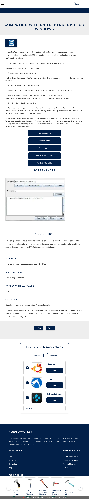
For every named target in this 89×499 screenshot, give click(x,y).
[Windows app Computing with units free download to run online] (11, 43)
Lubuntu (50, 379)
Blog (10, 468)
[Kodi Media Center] (37, 397)
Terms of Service (69, 464)
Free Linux (37, 355)
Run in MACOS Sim (44, 163)
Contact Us (13, 464)
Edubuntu (50, 364)
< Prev (38, 328)
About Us (12, 460)
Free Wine (53, 355)
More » (29, 408)
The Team (12, 457)
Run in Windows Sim (44, 155)
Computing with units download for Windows (44, 27)
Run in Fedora (44, 148)
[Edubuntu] (37, 367)
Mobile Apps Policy (70, 460)
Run (54, 370)
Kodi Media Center (54, 394)
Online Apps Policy (70, 457)
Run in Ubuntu (44, 141)
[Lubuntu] (37, 382)
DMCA (65, 468)
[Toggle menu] (2, 3)
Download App (44, 133)
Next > (50, 328)
